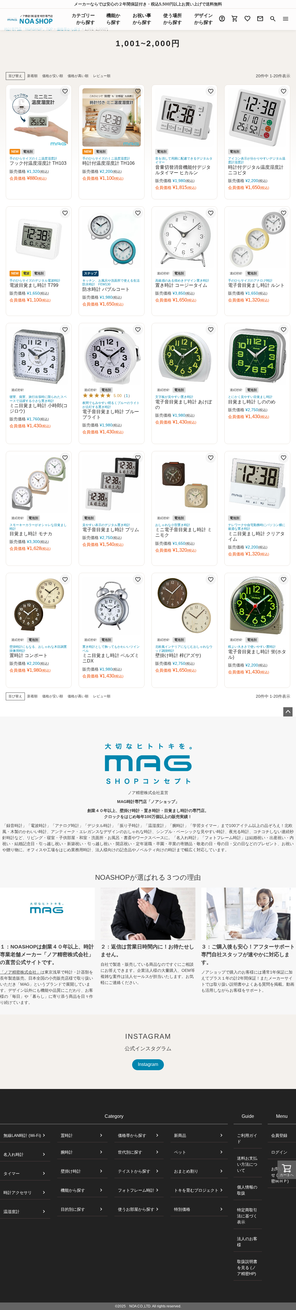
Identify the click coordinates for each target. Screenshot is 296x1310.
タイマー (11, 1173)
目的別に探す (73, 1209)
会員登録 (279, 1135)
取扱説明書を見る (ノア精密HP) (247, 1267)
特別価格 (182, 1209)
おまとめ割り (186, 1171)
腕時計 (67, 1152)
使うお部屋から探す (136, 1209)
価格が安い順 (52, 76)
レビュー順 (101, 76)
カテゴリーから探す (83, 19)
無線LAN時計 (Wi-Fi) (22, 1135)
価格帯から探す (132, 1135)
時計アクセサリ (17, 1192)
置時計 (67, 1135)
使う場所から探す (172, 19)
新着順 (32, 76)
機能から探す (73, 1190)
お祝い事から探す (142, 19)
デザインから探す (203, 19)
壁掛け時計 (71, 1171)
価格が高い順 (78, 76)
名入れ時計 (13, 1154)
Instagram (148, 1064)
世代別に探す (130, 1152)
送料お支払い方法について (247, 1164)
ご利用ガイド (247, 1138)
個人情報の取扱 (247, 1190)
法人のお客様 (247, 1241)
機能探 (113, 19)
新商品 (180, 1135)
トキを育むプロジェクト (196, 1190)
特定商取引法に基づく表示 (247, 1216)
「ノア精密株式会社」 (20, 972)
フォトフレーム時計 (136, 1190)
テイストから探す (134, 1171)
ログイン (279, 1152)
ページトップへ (288, 711)
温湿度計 (11, 1211)
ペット (180, 1152)
